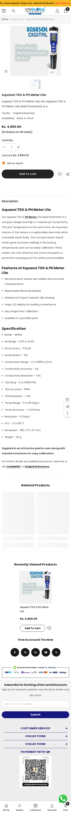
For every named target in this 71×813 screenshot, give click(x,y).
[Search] (14, 11)
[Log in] (57, 11)
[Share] (66, 174)
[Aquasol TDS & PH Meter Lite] (35, 587)
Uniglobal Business (23, 113)
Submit (35, 715)
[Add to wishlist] (59, 174)
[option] (35, 51)
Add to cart (27, 174)
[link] (18, 538)
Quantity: (7, 140)
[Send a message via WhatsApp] (63, 799)
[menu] (4, 11)
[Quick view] (49, 573)
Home (5, 19)
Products (16, 19)
